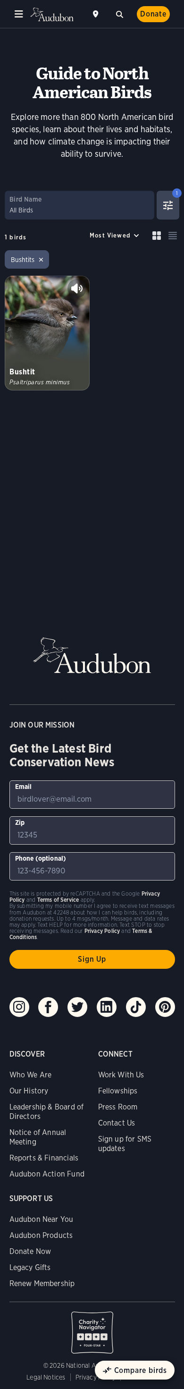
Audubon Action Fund (46, 1173)
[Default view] (156, 235)
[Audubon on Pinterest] (165, 1007)
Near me (97, 14)
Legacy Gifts (30, 1267)
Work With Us (121, 1074)
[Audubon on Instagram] (19, 1007)
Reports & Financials (44, 1157)
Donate (153, 13)
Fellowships (118, 1090)
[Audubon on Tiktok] (136, 1007)
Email (23, 786)
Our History (29, 1090)
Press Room (118, 1106)
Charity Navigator (92, 1328)
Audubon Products (41, 1235)
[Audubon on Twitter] (77, 1007)
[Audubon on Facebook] (48, 1007)
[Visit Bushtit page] (47, 333)
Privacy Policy (95, 1377)
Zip (20, 822)
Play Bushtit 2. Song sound (76, 288)
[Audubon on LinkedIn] (107, 1007)
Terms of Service (58, 899)
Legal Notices (45, 1377)
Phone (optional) (41, 858)
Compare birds (140, 1370)
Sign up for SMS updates (125, 1144)
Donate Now (30, 1251)
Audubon (51, 14)
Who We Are (30, 1074)
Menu (19, 14)
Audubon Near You (41, 1219)
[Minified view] (172, 235)
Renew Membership (42, 1283)
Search (119, 13)
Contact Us (116, 1122)
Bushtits (22, 259)
